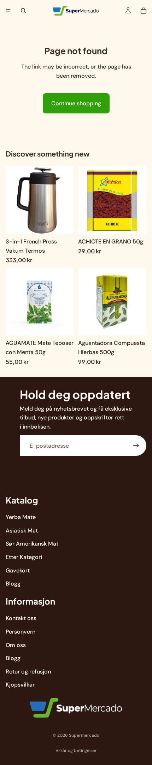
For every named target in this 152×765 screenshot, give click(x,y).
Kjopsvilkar (20, 685)
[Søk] (23, 10)
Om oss (16, 645)
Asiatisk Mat (22, 530)
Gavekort (18, 570)
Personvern (20, 631)
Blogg (13, 583)
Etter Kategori (24, 557)
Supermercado (84, 735)
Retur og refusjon (28, 671)
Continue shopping (76, 103)
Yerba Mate (21, 517)
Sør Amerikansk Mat (32, 544)
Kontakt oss (21, 618)
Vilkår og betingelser (76, 750)
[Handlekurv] (143, 10)
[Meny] (8, 10)
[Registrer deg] (136, 446)
